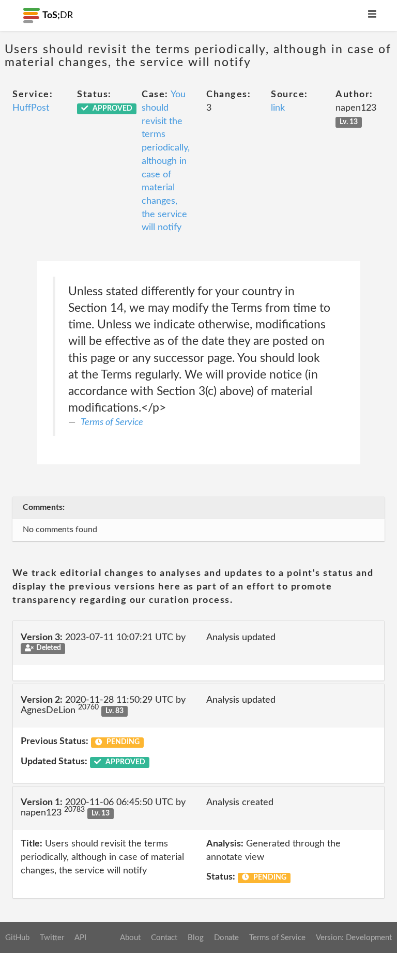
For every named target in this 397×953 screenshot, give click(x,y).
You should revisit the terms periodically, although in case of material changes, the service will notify (166, 161)
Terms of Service (112, 422)
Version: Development (354, 938)
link (278, 108)
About (130, 938)
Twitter (52, 938)
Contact (164, 938)
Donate (226, 938)
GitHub (17, 938)
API (80, 938)
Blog (196, 938)
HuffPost (30, 108)
